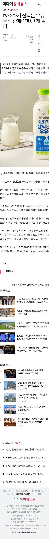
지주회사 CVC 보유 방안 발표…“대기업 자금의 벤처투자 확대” (33, 420)
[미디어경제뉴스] (15, 4)
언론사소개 (7, 490)
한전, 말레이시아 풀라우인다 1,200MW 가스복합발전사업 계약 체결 (33, 384)
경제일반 (14, 10)
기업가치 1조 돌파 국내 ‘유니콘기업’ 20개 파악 (32, 408)
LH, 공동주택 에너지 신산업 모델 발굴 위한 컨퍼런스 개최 (32, 396)
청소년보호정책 (21, 490)
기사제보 (37, 494)
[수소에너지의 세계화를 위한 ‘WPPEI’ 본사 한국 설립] (10, 373)
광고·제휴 (9, 494)
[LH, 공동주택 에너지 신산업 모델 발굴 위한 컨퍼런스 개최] (10, 397)
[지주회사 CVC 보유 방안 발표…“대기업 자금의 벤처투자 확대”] (10, 422)
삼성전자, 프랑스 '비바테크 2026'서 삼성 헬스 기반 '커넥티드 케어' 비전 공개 (32, 337)
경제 (5, 9)
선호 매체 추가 (31, 37)
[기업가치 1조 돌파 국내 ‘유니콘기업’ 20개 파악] (10, 409)
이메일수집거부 (37, 490)
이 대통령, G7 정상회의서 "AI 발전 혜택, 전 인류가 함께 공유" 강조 (32, 349)
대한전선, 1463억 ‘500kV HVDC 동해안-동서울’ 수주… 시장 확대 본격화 (33, 325)
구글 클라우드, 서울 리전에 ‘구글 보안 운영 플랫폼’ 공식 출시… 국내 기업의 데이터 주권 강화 (33, 300)
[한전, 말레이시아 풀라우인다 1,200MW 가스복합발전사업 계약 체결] (10, 385)
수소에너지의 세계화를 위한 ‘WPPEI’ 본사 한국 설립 (30, 372)
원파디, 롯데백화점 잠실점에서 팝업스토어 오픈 (32, 312)
